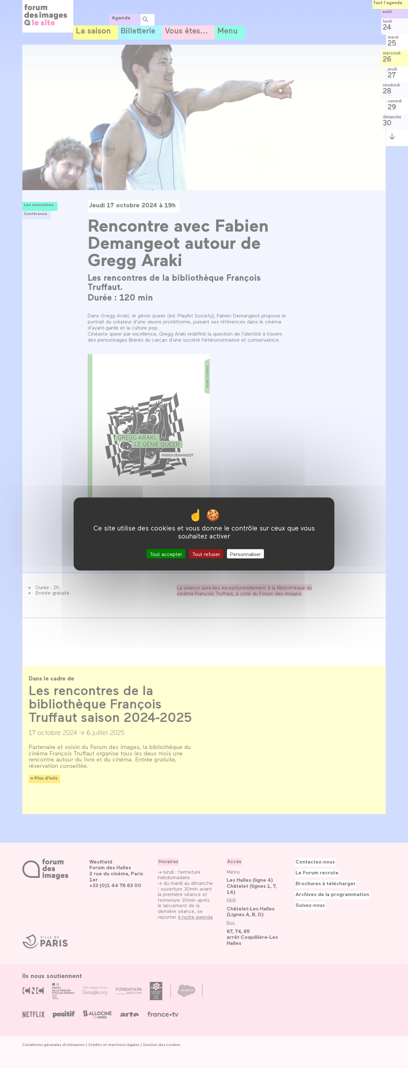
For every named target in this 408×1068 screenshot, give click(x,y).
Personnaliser (245, 554)
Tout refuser (206, 554)
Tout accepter (166, 554)
